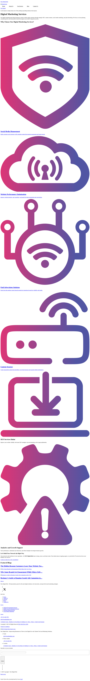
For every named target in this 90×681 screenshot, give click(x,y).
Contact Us (35, 6)
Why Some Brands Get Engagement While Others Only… (21, 572)
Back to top (3, 674)
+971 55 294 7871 (7, 641)
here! (21, 679)
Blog (28, 6)
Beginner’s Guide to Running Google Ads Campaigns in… (21, 578)
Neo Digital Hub (4, 1)
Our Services (20, 6)
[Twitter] (4, 590)
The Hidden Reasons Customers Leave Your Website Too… (22, 566)
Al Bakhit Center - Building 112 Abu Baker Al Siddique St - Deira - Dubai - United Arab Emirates (25, 645)
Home (3, 6)
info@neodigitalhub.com (8, 636)
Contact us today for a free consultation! (9, 559)
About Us (11, 6)
